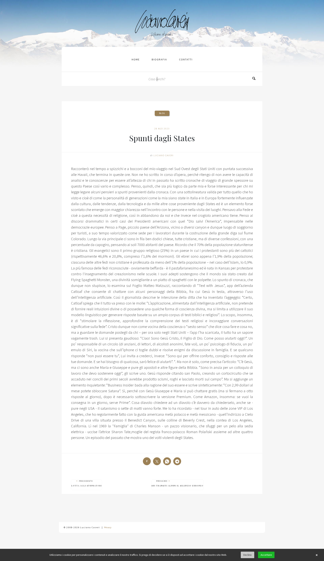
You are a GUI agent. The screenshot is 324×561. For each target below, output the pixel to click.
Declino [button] (247, 554)
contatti (186, 59)
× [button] (317, 555)
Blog (162, 113)
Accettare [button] (266, 554)
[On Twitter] (157, 461)
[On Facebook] (147, 461)
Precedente (86, 483)
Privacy (107, 527)
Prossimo (177, 483)
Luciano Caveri (164, 155)
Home (136, 59)
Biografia (159, 59)
